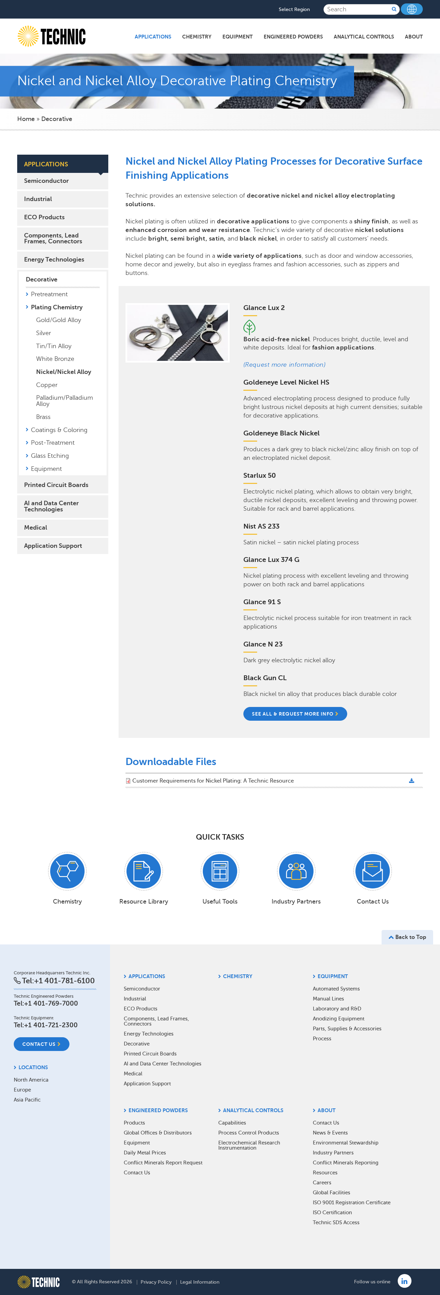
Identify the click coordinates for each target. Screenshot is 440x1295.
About (414, 37)
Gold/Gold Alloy (58, 320)
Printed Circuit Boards (56, 485)
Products (134, 1123)
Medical (35, 527)
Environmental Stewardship (345, 1142)
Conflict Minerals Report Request (163, 1162)
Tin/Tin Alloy (54, 346)
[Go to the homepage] (38, 1281)
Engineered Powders (293, 37)
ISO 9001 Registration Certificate (351, 1202)
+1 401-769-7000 (51, 1003)
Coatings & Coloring (59, 430)
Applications (153, 37)
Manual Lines (328, 998)
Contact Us (39, 1044)
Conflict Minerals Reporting (345, 1162)
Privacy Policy (156, 1282)
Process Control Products (248, 1133)
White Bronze (55, 358)
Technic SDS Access (336, 1222)
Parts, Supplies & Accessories (347, 1028)
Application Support (53, 545)
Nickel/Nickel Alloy (63, 371)
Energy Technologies (54, 259)
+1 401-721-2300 (51, 1025)
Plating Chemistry (56, 307)
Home (26, 118)
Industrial (38, 199)
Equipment (237, 37)
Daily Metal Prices (145, 1152)
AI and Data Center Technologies (51, 506)
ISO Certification (332, 1212)
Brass (43, 416)
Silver (43, 333)
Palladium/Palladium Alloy (64, 400)
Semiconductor (46, 180)
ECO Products (44, 217)
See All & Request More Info (292, 714)
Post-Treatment (53, 442)
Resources (325, 1172)
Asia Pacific (27, 1100)
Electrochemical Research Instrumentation (249, 1145)
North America (31, 1080)
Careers (322, 1182)
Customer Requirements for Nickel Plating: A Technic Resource (213, 781)
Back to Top (410, 937)
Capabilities (232, 1123)
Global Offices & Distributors (158, 1133)
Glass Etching (50, 455)
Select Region (294, 9)
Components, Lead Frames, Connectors (53, 238)
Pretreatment (49, 294)
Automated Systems (336, 989)
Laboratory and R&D (337, 1008)
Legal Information (199, 1282)
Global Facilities (331, 1192)
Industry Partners (333, 1152)
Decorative (56, 118)
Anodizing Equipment (338, 1018)
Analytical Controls (364, 37)
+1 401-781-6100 (64, 980)
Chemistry (196, 37)
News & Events (330, 1133)
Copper (46, 384)
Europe (22, 1090)
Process (322, 1038)
